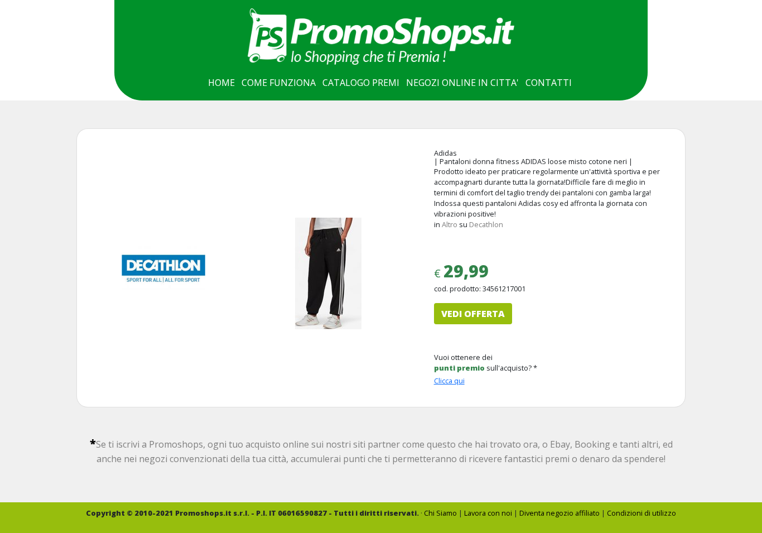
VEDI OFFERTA (473, 314)
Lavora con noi (488, 513)
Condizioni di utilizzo (641, 513)
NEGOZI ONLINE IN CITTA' (462, 82)
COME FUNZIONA (279, 82)
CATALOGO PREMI (360, 82)
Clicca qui (449, 381)
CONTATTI (548, 82)
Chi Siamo (440, 513)
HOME (221, 82)
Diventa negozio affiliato (559, 513)
